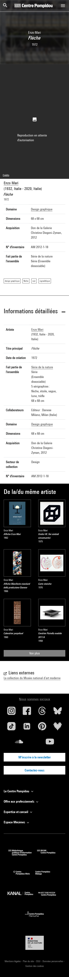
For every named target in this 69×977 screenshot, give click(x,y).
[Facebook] (27, 712)
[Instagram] (11, 712)
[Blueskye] (57, 712)
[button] (34, 312)
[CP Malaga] (45, 876)
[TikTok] (11, 727)
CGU (38, 961)
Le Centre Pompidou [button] (17, 791)
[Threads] (42, 712)
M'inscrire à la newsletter (34, 757)
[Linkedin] (27, 727)
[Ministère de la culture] (34, 943)
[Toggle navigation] (63, 6)
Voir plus (34, 653)
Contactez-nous (34, 770)
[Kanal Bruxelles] (23, 897)
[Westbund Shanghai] (49, 897)
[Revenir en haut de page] (60, 968)
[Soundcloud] (19, 742)
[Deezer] (57, 727)
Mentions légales (13, 961)
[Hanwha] (34, 918)
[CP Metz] (24, 876)
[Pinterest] (42, 727)
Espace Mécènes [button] (15, 822)
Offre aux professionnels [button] (19, 801)
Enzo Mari (11, 183)
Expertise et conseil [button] (16, 812)
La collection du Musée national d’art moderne (32, 678)
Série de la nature (42, 367)
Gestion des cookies (34, 966)
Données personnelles (53, 961)
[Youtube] (50, 742)
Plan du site (28, 961)
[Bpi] (22, 854)
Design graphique (41, 209)
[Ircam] (49, 854)
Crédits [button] (6, 175)
